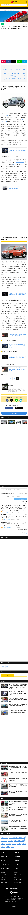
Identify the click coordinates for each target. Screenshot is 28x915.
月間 (20, 675)
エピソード (4, 840)
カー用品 (3, 860)
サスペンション (20, 162)
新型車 (14, 843)
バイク (3, 843)
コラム (3, 846)
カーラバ (10, 840)
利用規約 (25, 533)
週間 (7, 675)
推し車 (24, 843)
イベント (17, 864)
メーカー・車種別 (9, 10)
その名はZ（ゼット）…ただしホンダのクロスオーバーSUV (14, 70)
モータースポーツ (5, 864)
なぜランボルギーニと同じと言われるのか (14, 73)
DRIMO (19, 843)
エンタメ (17, 860)
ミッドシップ (4, 115)
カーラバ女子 (4, 837)
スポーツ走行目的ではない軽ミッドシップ (14, 76)
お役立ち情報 (14, 7)
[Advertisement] (14, 45)
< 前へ (10, 378)
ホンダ (14, 10)
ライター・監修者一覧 (18, 879)
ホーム (2, 7)
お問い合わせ (17, 877)
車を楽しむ (22, 7)
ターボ (15, 164)
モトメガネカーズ (13, 837)
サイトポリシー (4, 874)
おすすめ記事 (22, 837)
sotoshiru (8, 843)
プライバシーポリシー (18, 874)
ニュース (8, 7)
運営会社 (3, 872)
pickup (3, 666)
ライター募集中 (4, 882)
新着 (7, 666)
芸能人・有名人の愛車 (19, 840)
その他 (16, 868)
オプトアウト (4, 877)
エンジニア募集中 (18, 882)
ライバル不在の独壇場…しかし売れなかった (14, 79)
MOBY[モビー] (3, 10)
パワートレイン (20, 279)
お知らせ (3, 879)
